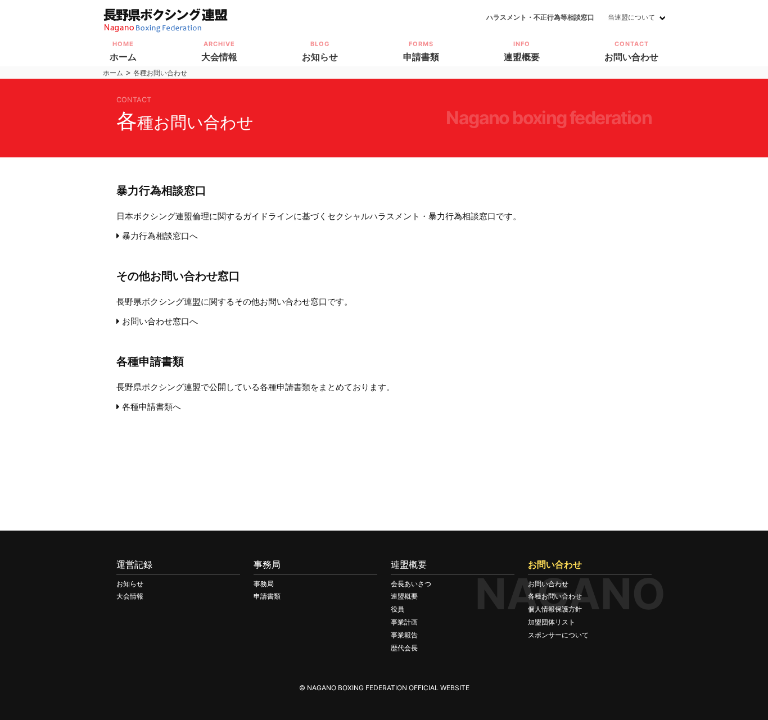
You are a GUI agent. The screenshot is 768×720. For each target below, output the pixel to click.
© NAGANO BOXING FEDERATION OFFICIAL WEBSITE (384, 687)
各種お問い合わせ (555, 596)
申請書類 (267, 596)
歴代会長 (404, 648)
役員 (397, 609)
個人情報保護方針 (555, 609)
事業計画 (404, 622)
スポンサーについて (558, 635)
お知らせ (129, 583)
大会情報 (129, 596)
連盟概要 (404, 596)
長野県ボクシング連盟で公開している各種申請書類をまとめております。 (255, 387)
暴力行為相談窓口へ (159, 235)
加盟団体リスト (551, 622)
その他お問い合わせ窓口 (178, 276)
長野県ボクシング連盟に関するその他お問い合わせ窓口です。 (234, 301)
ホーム (113, 73)
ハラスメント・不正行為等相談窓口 (540, 17)
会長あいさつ (411, 583)
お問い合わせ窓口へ (159, 321)
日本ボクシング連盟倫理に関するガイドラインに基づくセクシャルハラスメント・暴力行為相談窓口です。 (318, 216)
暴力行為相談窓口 (161, 190)
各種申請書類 (150, 361)
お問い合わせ (548, 583)
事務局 (264, 583)
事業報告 (404, 635)
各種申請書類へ (150, 406)
